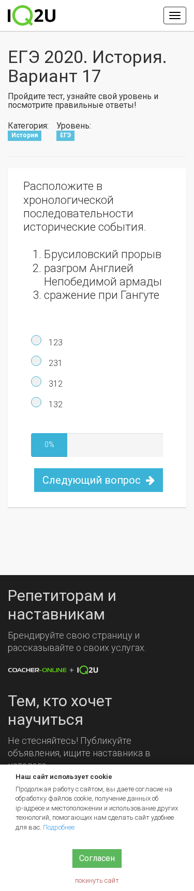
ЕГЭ (65, 135)
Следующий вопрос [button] (92, 480)
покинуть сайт (97, 880)
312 (55, 384)
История (24, 135)
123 (55, 342)
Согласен (97, 858)
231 (55, 363)
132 (55, 404)
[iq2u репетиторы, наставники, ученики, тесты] (31, 15)
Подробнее (58, 827)
